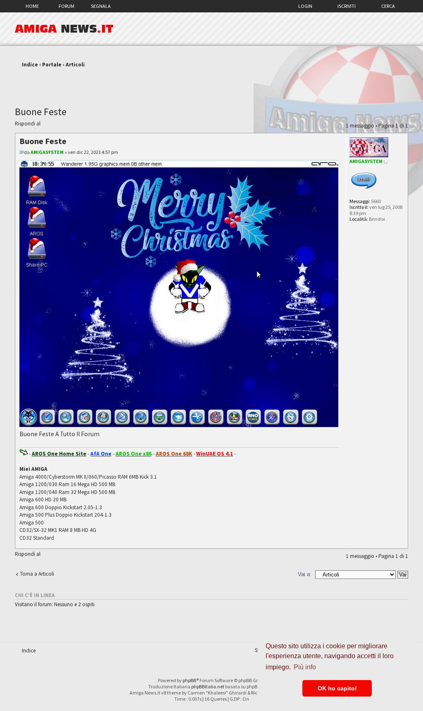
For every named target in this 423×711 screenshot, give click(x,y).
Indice (30, 64)
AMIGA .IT (64, 29)
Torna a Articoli (37, 573)
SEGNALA (101, 6)
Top (401, 544)
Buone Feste (41, 111)
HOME (32, 6)
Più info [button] (305, 667)
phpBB (189, 680)
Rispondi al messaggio (27, 124)
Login (305, 6)
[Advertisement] (211, 83)
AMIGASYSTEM (47, 152)
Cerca (388, 6)
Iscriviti (346, 6)
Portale (52, 64)
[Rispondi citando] (318, 139)
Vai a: (304, 574)
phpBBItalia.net (207, 686)
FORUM (66, 6)
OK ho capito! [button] (337, 688)
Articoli (75, 64)
